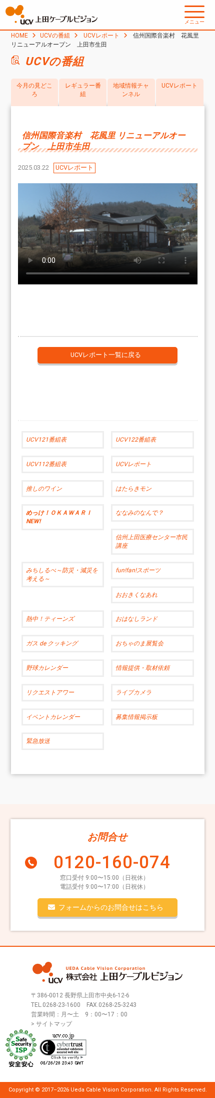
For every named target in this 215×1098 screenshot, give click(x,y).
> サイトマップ (51, 1023)
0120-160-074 (112, 862)
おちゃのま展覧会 (140, 643)
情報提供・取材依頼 (143, 667)
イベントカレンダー (53, 716)
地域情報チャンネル (131, 90)
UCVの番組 (55, 35)
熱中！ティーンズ (50, 618)
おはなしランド (137, 618)
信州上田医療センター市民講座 (152, 541)
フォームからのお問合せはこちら (111, 907)
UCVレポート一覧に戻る (105, 354)
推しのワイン (44, 488)
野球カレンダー (47, 667)
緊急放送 (38, 741)
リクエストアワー (50, 692)
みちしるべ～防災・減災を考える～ (62, 574)
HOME (19, 35)
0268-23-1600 (61, 1004)
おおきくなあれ (137, 594)
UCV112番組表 (46, 464)
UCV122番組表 (136, 439)
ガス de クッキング (52, 643)
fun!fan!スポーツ (138, 570)
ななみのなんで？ (140, 512)
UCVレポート (102, 35)
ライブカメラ (134, 692)
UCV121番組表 (46, 439)
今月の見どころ (34, 90)
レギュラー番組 (83, 90)
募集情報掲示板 (137, 716)
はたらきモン (134, 488)
